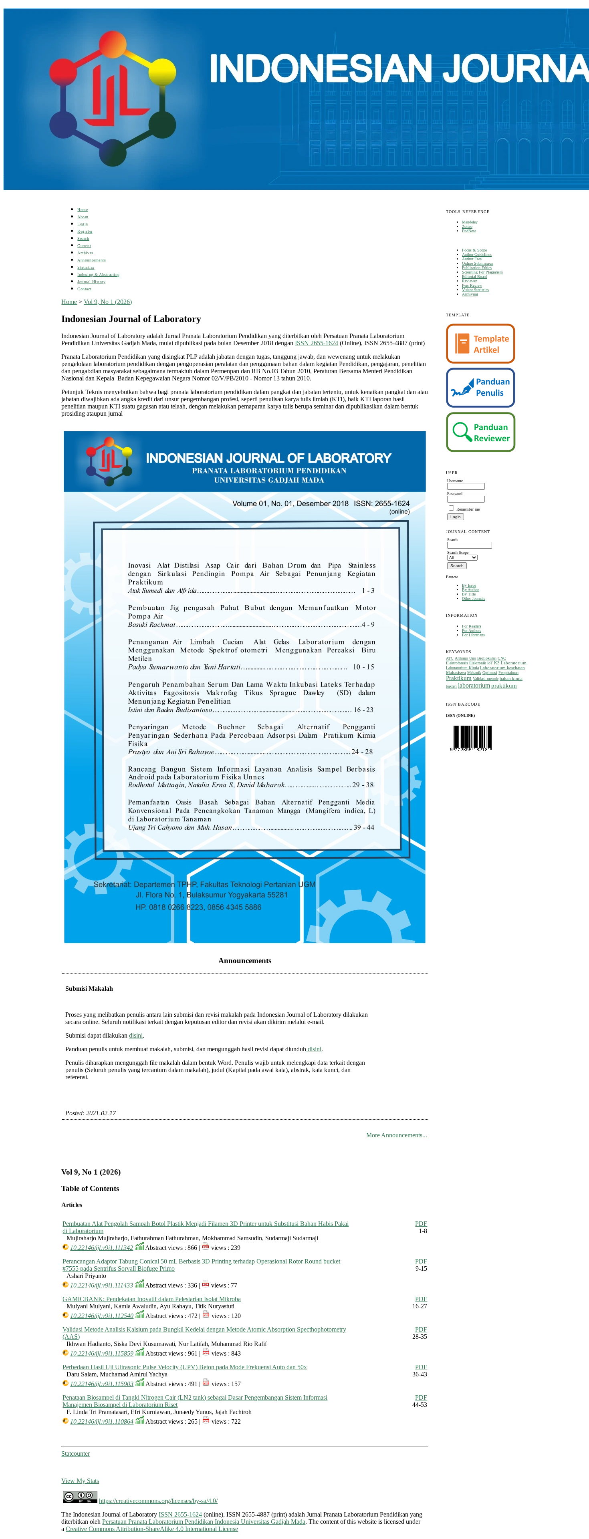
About (83, 217)
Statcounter (75, 1453)
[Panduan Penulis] (481, 406)
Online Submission (477, 263)
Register (84, 231)
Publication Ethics (477, 268)
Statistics (85, 267)
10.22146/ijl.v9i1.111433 (101, 1285)
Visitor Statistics (475, 290)
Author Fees (472, 259)
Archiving (470, 294)
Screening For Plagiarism (482, 272)
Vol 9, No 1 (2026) (108, 301)
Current (84, 245)
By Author (470, 589)
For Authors (471, 630)
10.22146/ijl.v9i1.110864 (101, 1421)
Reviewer (469, 281)
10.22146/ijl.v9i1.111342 (101, 1247)
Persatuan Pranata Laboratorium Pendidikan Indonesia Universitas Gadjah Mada (203, 1521)
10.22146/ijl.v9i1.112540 (101, 1315)
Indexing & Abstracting (98, 274)
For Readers (471, 626)
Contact (84, 289)
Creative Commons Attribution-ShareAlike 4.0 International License (152, 1528)
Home (82, 209)
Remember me (468, 509)
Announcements (91, 260)
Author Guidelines (477, 254)
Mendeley (470, 222)
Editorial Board (474, 276)
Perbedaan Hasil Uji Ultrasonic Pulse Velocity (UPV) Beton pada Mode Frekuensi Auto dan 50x (185, 1367)
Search (83, 238)
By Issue (469, 585)
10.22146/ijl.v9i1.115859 (101, 1353)
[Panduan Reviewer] (481, 451)
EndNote (469, 231)
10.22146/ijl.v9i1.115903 (101, 1383)
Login (82, 224)
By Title (469, 594)
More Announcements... (396, 1135)
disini (136, 1035)
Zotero (467, 226)
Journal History (91, 282)
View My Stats (80, 1480)
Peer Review (472, 285)
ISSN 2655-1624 (316, 343)
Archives (85, 253)
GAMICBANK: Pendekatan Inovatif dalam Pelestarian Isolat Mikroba (152, 1299)
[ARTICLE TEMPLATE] (480, 362)
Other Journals (473, 598)
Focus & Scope (474, 250)
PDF (421, 1223)
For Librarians (473, 635)
